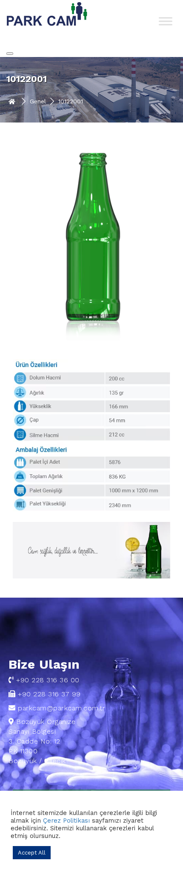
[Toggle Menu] (165, 21)
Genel (38, 101)
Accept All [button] (32, 852)
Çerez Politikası (66, 820)
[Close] (9, 53)
